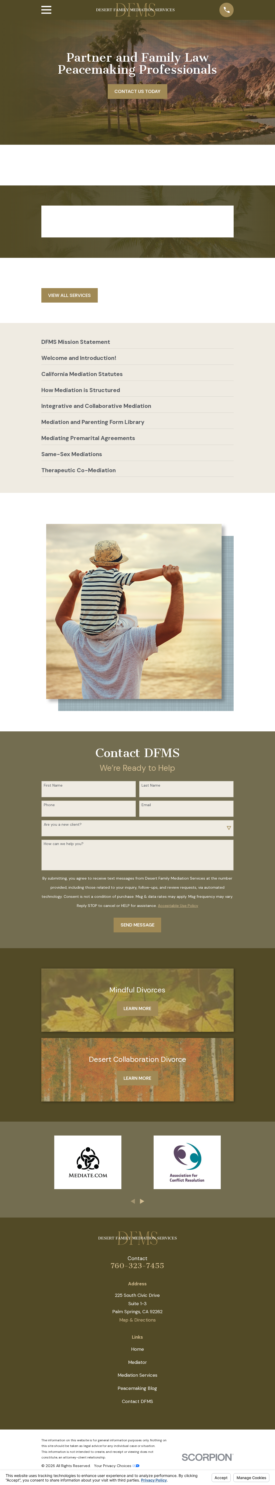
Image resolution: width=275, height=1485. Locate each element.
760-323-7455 (137, 1265)
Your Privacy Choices (113, 1465)
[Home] (135, 10)
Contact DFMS (137, 1401)
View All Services (69, 295)
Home (137, 1349)
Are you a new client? (63, 824)
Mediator (137, 1362)
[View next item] (142, 1201)
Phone (49, 805)
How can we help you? (64, 844)
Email (146, 805)
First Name (53, 785)
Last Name (151, 785)
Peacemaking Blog (137, 1388)
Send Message (137, 925)
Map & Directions (137, 1320)
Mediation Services (137, 1375)
